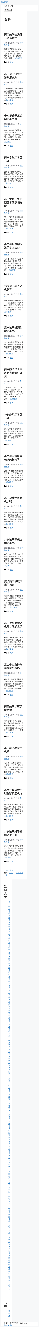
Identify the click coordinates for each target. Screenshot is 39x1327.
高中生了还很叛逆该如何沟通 (9, 915)
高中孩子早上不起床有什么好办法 (13, 373)
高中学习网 (8, 6)
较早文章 (9, 870)
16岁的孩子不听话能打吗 (9, 1121)
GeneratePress (9, 1325)
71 (18, 873)
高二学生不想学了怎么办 (9, 1278)
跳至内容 (4, 2)
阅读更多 (18, 58)
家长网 (9, 1313)
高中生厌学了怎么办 (9, 1045)
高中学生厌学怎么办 (9, 1171)
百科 (11, 62)
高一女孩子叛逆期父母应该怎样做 (13, 202)
